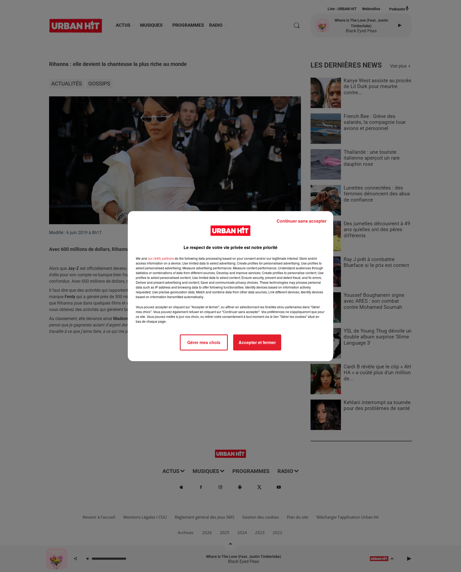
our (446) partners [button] (161, 258)
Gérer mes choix (203, 342)
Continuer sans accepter (302, 221)
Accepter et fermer (257, 342)
